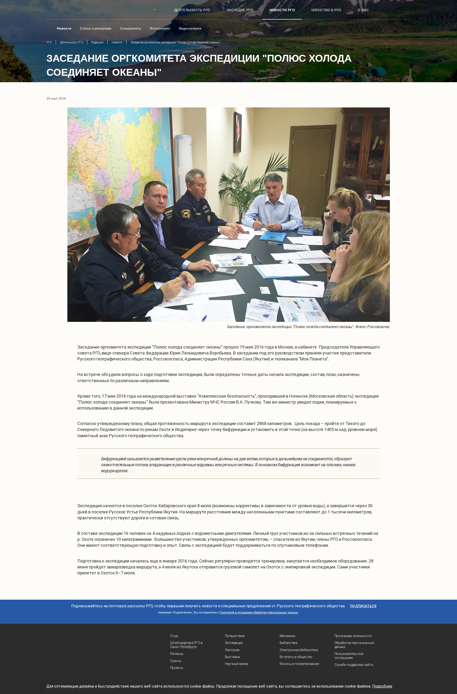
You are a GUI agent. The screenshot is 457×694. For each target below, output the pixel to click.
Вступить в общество (296, 657)
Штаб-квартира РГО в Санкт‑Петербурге (186, 645)
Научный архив (236, 664)
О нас (174, 636)
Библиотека (289, 643)
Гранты (175, 661)
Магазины (287, 636)
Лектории (232, 650)
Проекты (176, 668)
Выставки (232, 657)
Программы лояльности (353, 636)
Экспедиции (234, 643)
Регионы (176, 654)
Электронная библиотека (299, 650)
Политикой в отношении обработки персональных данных (259, 612)
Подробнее (382, 686)
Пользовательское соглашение (349, 656)
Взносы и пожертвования (299, 664)
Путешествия (235, 636)
